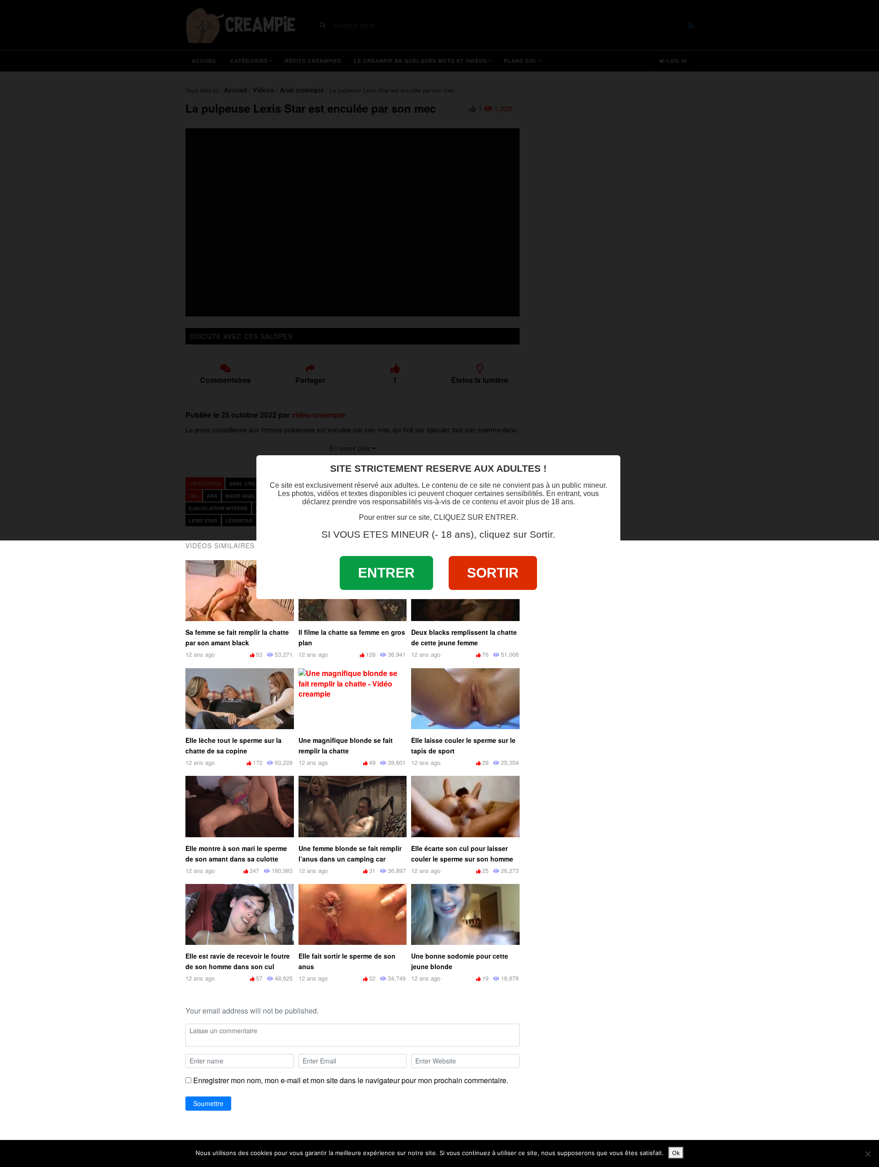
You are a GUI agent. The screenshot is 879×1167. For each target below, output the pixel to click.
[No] (867, 1153)
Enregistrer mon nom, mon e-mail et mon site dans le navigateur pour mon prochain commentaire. (350, 1080)
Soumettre (208, 1103)
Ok (676, 1152)
